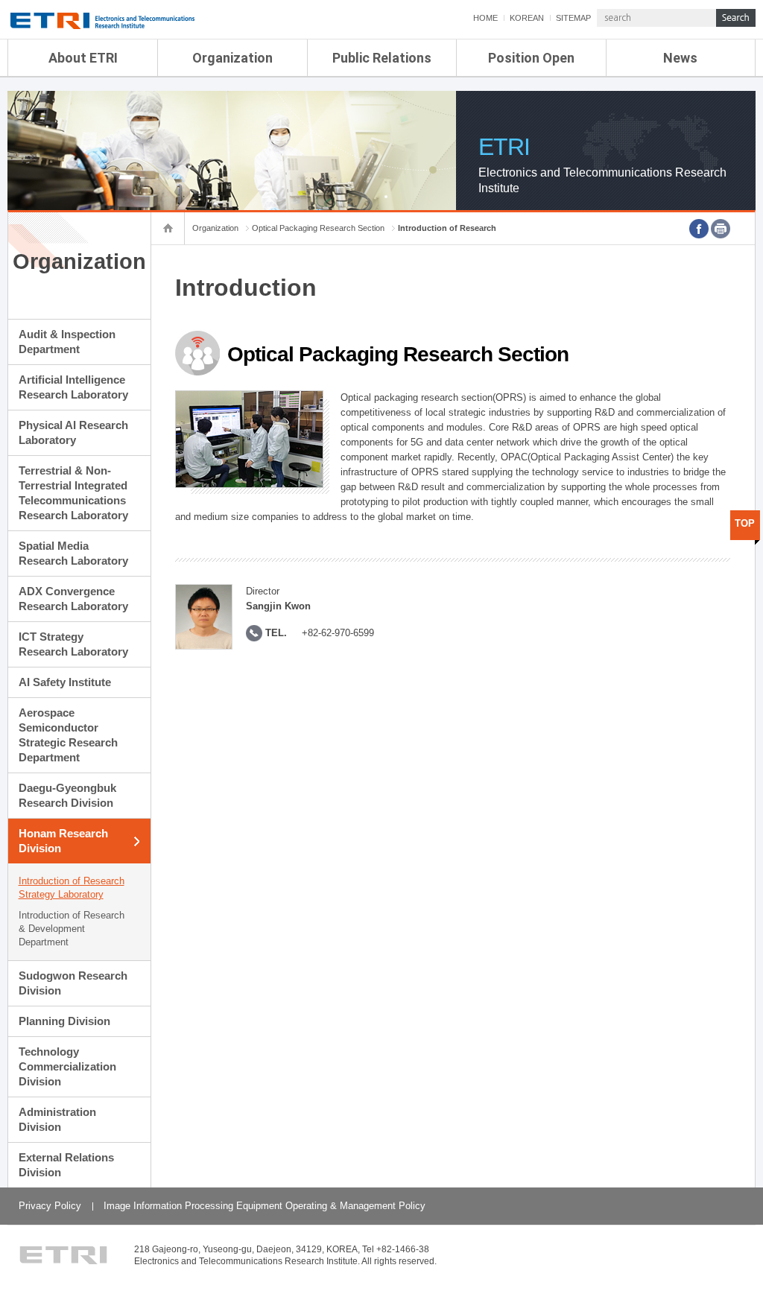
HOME (485, 17)
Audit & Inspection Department (67, 341)
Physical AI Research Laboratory (73, 432)
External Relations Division (66, 1165)
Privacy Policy (50, 1205)
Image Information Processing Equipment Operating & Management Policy (264, 1205)
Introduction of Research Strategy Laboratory (71, 887)
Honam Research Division (63, 840)
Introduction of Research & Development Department (71, 929)
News (680, 58)
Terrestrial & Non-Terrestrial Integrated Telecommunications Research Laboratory (73, 492)
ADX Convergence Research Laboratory (73, 598)
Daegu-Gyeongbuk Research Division (67, 795)
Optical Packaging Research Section (318, 227)
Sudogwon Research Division (73, 983)
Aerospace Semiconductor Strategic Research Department (68, 735)
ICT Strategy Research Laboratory (73, 644)
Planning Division (64, 1021)
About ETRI (83, 58)
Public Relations (381, 58)
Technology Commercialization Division (67, 1066)
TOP (745, 523)
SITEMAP (573, 17)
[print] (720, 228)
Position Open (531, 58)
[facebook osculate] (699, 228)
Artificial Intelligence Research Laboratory (73, 387)
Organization (232, 58)
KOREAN (527, 17)
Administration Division (57, 1119)
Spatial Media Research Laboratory (73, 553)
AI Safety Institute (65, 682)
